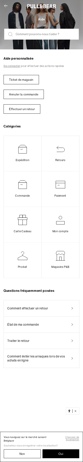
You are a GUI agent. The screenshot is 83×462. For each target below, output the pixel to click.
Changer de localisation (72, 438)
